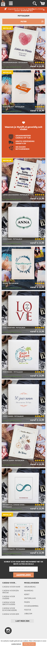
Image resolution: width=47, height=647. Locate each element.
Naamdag (28, 591)
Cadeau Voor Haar (11, 587)
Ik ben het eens (29, 644)
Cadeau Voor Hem (10, 614)
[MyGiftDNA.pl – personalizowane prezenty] (3, 3)
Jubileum (28, 614)
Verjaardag (29, 587)
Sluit (44, 10)
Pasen (27, 602)
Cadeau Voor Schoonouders (9, 609)
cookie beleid (16, 644)
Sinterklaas (30, 598)
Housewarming (31, 606)
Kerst (27, 594)
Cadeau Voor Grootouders (8, 603)
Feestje (27, 610)
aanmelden (23, 574)
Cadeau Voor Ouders (8, 597)
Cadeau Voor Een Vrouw (10, 592)
